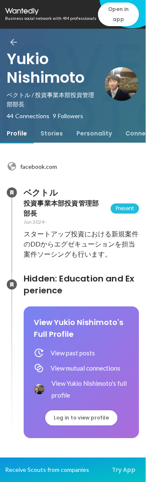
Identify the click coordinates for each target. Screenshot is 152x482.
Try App (124, 470)
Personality (94, 133)
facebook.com (38, 166)
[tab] (17, 133)
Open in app (118, 14)
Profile (17, 133)
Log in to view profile (81, 417)
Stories (52, 133)
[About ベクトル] (12, 192)
